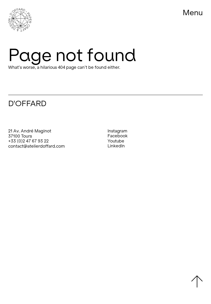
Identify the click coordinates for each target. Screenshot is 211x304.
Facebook (118, 135)
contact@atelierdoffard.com (36, 146)
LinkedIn (116, 145)
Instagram (117, 131)
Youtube (116, 141)
